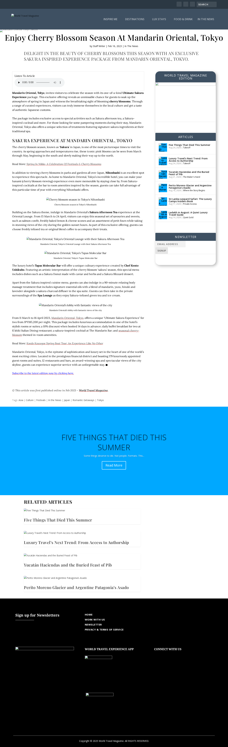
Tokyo (100, 400)
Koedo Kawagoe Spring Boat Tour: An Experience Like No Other (65, 343)
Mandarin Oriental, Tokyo (67, 318)
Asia (21, 400)
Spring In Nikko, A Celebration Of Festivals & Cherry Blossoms (64, 164)
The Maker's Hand (191, 177)
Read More (113, 465)
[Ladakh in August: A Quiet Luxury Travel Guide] (163, 215)
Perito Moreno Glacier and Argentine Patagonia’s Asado (190, 186)
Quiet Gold (188, 217)
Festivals (41, 400)
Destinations (134, 19)
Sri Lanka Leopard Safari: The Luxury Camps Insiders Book (190, 200)
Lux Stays (159, 19)
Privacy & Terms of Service (104, 629)
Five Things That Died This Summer (189, 144)
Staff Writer (99, 46)
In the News (54, 400)
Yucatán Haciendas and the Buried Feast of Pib (189, 173)
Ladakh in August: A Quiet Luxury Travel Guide (188, 213)
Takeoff (186, 147)
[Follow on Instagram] (170, 654)
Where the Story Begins (194, 190)
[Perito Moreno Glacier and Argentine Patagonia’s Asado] (163, 188)
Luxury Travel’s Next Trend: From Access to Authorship (188, 159)
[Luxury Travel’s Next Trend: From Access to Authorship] (163, 161)
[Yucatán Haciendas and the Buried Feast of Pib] (163, 174)
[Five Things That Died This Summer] (163, 147)
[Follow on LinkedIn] (176, 654)
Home (89, 614)
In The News (206, 19)
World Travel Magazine (93, 390)
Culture (30, 400)
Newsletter (93, 624)
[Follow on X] (163, 654)
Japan (67, 400)
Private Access (190, 203)
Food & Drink (183, 19)
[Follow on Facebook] (156, 654)
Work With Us (95, 619)
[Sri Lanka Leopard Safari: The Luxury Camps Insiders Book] (163, 201)
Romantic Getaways (83, 400)
